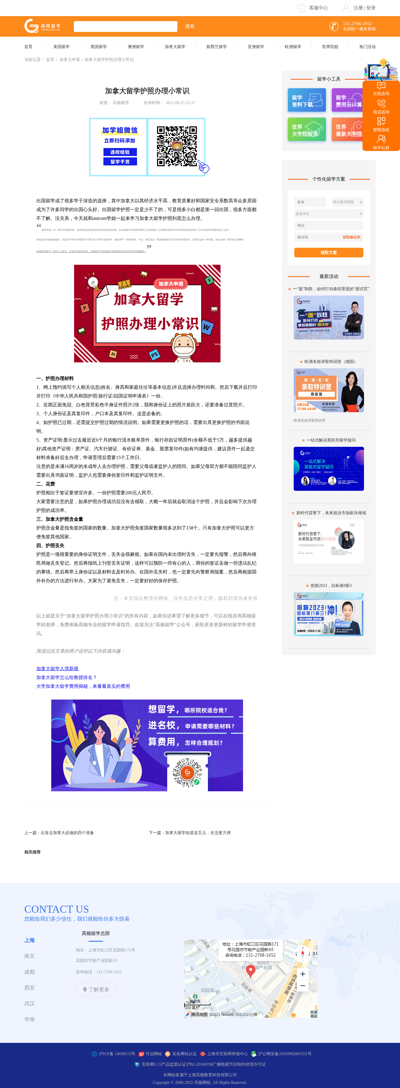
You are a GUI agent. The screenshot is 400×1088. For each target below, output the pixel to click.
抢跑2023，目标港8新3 (331, 585)
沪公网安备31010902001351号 (285, 1054)
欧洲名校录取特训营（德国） (331, 361)
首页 (50, 59)
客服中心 (318, 7)
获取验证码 (351, 237)
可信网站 (154, 1054)
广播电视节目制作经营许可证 (239, 1064)
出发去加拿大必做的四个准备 (67, 833)
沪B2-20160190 (199, 1064)
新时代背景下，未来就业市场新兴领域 (331, 513)
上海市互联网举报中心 (227, 1054)
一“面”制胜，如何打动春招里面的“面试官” (331, 289)
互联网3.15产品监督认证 (164, 1064)
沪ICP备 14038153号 (117, 1054)
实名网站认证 (184, 1054)
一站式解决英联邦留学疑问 (331, 440)
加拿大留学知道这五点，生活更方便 (198, 833)
